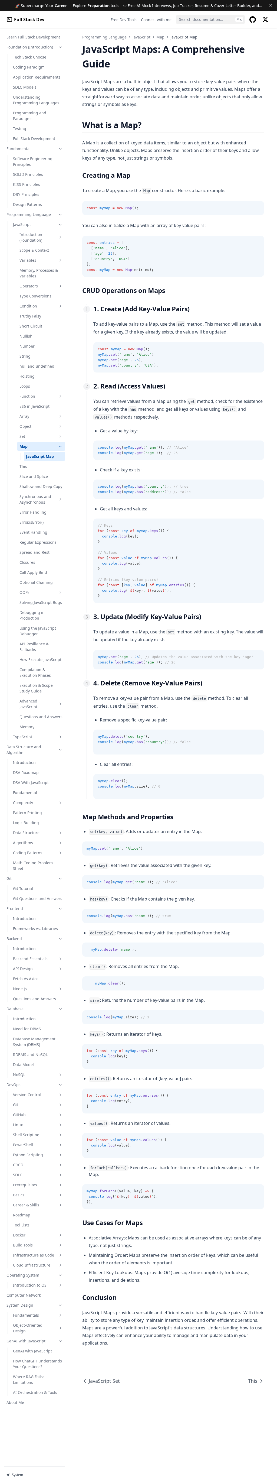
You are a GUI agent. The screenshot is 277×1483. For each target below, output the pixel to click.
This (23, 466)
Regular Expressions (38, 542)
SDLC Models (25, 87)
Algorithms (23, 842)
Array (24, 416)
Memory (26, 726)
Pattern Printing (27, 812)
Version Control (27, 1094)
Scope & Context (34, 250)
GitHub (19, 1114)
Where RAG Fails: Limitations (28, 1379)
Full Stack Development (34, 138)
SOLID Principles (28, 174)
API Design (23, 968)
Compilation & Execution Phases (35, 672)
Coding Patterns (27, 852)
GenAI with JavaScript (25, 1340)
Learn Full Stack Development (33, 37)
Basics (18, 1194)
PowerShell (23, 1144)
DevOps (13, 1084)
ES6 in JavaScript (34, 406)
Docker (19, 1235)
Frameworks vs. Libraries (35, 928)
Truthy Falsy (30, 316)
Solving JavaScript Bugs (40, 602)
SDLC (17, 1174)
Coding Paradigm (29, 67)
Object (25, 426)
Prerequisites (25, 1184)
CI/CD (18, 1164)
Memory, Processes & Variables (38, 273)
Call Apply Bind (33, 572)
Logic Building (26, 822)
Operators (28, 286)
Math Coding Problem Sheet (33, 865)
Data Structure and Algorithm (23, 749)
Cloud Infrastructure (31, 1265)
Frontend (14, 908)
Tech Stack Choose (29, 57)
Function (27, 396)
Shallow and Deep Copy (40, 486)
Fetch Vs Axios (25, 978)
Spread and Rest (34, 552)
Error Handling (33, 512)
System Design (19, 1305)
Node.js (20, 988)
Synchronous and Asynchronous (35, 499)
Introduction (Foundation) (30, 237)
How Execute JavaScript (40, 659)
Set (22, 436)
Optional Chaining (36, 582)
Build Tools (23, 1245)
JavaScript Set (104, 1381)
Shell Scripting (26, 1134)
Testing (19, 128)
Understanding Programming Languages (36, 100)
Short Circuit (30, 326)
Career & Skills (26, 1204)
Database (15, 1008)
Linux (18, 1124)
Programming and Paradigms (29, 115)
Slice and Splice (33, 476)
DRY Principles (26, 194)
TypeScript (22, 736)
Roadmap (21, 1215)
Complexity (23, 802)
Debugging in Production (32, 615)
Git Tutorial (23, 888)
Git (9, 878)
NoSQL (19, 1074)
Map (23, 446)
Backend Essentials (30, 958)
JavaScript (22, 224)
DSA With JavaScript (31, 782)
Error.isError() (31, 522)
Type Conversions (35, 296)
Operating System (22, 1275)
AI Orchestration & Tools (35, 1392)
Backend (14, 938)
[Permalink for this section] (146, 125)
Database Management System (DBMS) (34, 1041)
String (25, 356)
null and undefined (36, 366)
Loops (24, 386)
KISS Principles (26, 184)
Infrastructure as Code (33, 1255)
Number (27, 346)
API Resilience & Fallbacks (34, 646)
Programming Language (28, 214)
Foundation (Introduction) (29, 47)
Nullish (25, 336)
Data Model (23, 1064)
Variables (27, 260)
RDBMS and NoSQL (30, 1054)
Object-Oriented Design (27, 1328)
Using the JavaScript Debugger (37, 631)
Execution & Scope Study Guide (36, 688)
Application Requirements (36, 77)
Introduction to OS (30, 1285)
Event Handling (33, 532)
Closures (27, 562)
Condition (28, 306)
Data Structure (26, 832)
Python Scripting (28, 1154)
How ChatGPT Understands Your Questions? (37, 1363)
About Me (15, 1402)
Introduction (24, 762)
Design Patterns (27, 204)
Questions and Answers (40, 716)
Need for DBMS (27, 1028)
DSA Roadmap (26, 772)
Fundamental (18, 148)
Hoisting (27, 376)
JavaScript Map (40, 456)
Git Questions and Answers (37, 898)
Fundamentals (26, 1315)
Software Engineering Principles (32, 161)
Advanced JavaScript (28, 703)
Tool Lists (21, 1225)
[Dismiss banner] (270, 5)
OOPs (24, 592)
